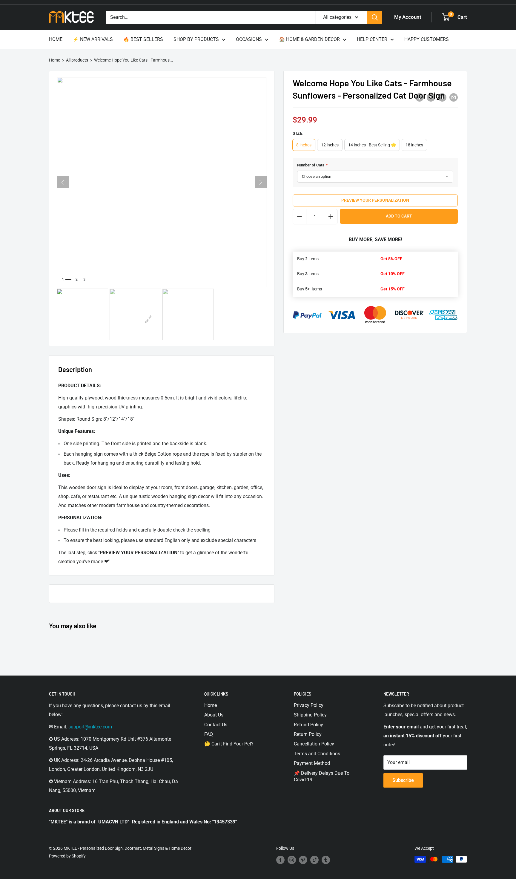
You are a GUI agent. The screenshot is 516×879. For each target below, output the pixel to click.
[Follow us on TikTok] (314, 860)
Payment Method (312, 763)
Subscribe (403, 780)
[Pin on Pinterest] (431, 97)
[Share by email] (453, 97)
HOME (55, 39)
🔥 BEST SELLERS (143, 39)
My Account (407, 17)
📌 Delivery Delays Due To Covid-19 (321, 776)
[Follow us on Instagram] (292, 860)
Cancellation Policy (314, 744)
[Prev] (63, 182)
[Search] (374, 17)
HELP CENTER (372, 39)
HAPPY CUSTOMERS (426, 39)
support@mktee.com (90, 727)
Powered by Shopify (67, 856)
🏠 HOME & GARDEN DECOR (309, 39)
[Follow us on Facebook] (280, 860)
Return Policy (308, 734)
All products (77, 60)
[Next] (261, 182)
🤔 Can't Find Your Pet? (229, 744)
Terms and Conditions (317, 754)
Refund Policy (308, 725)
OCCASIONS (249, 39)
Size (298, 133)
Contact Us (215, 725)
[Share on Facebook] (419, 97)
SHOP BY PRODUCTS (196, 39)
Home (54, 60)
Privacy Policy (308, 705)
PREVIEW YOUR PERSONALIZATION (375, 200)
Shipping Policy (310, 715)
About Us (213, 715)
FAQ (208, 734)
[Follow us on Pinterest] (303, 860)
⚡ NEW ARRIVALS (93, 39)
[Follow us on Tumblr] (326, 860)
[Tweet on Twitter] (442, 97)
